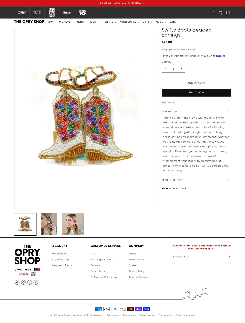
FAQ (93, 254)
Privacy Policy (136, 271)
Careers (133, 265)
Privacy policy (129, 315)
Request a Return (62, 265)
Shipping (166, 50)
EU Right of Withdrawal (104, 277)
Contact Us (97, 265)
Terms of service (147, 315)
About (132, 254)
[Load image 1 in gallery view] (25, 224)
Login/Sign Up (60, 259)
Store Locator (136, 259)
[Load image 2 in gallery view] (49, 224)
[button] (51, 22)
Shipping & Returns (102, 259)
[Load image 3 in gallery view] (73, 224)
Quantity (166, 62)
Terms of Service (138, 277)
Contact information (185, 315)
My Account (59, 254)
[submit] (229, 257)
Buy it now (196, 92)
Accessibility (98, 271)
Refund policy (113, 315)
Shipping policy (165, 315)
